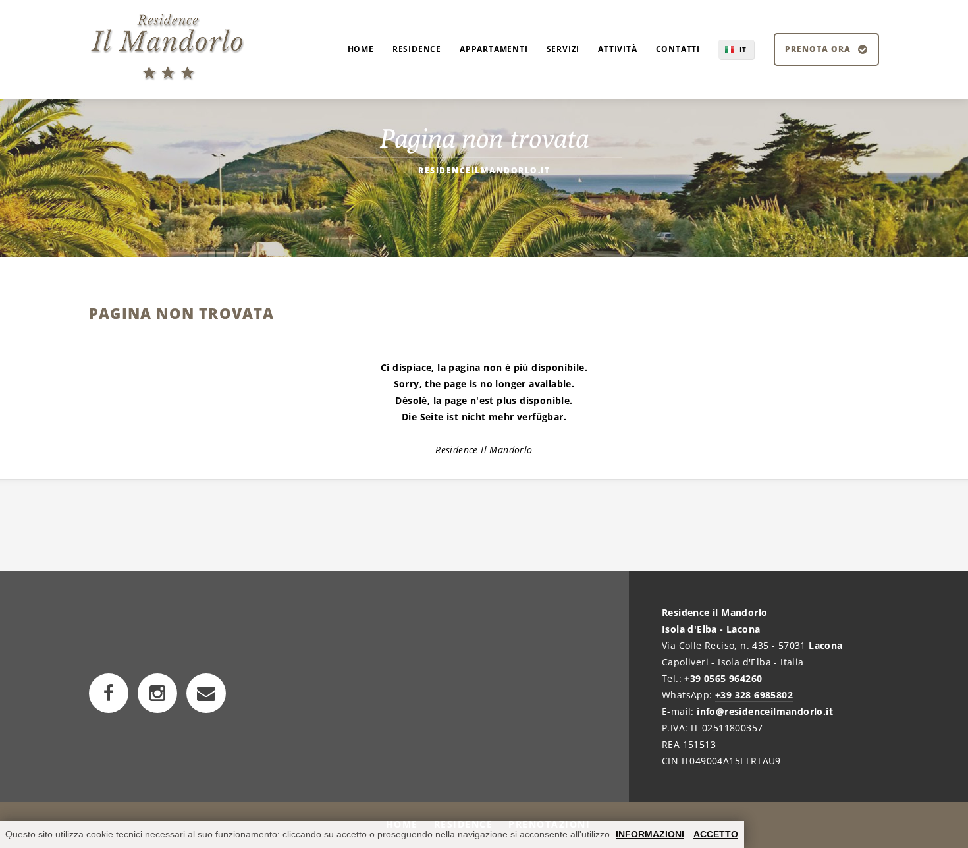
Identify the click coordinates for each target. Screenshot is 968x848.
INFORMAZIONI (650, 834)
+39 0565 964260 (723, 678)
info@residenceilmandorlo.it (765, 711)
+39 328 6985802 (754, 695)
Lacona (825, 645)
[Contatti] (206, 693)
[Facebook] (108, 693)
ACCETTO (715, 834)
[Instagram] (157, 693)
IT (743, 49)
